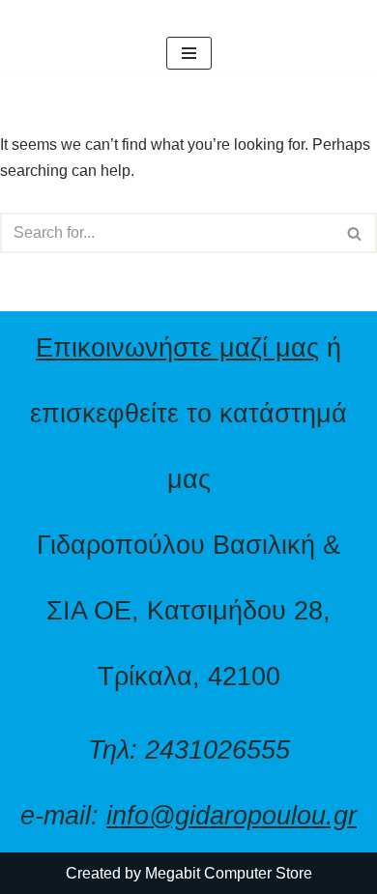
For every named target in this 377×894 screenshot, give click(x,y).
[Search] (355, 233)
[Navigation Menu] (189, 53)
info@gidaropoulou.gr (231, 815)
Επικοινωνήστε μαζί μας (177, 347)
